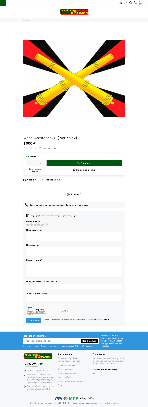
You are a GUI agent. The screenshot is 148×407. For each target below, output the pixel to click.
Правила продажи (66, 365)
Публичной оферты (101, 319)
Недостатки (32, 245)
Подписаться (89, 341)
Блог (60, 385)
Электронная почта (37, 293)
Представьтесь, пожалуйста (42, 281)
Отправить (33, 320)
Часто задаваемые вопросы (72, 381)
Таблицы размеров (67, 373)
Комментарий (34, 260)
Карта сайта (64, 377)
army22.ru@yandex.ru (37, 370)
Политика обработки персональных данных (69, 359)
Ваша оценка (33, 221)
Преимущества (34, 230)
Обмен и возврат (66, 369)
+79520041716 (33, 363)
